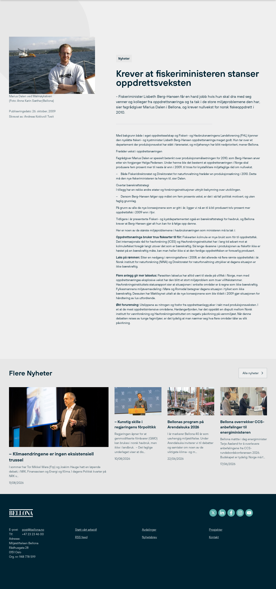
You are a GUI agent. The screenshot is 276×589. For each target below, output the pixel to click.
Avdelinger (149, 529)
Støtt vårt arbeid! (86, 529)
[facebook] (231, 513)
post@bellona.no (33, 529)
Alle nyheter (251, 373)
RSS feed (81, 537)
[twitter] (213, 513)
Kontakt (214, 537)
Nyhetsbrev (149, 537)
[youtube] (249, 513)
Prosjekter (215, 529)
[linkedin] (222, 513)
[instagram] (240, 513)
